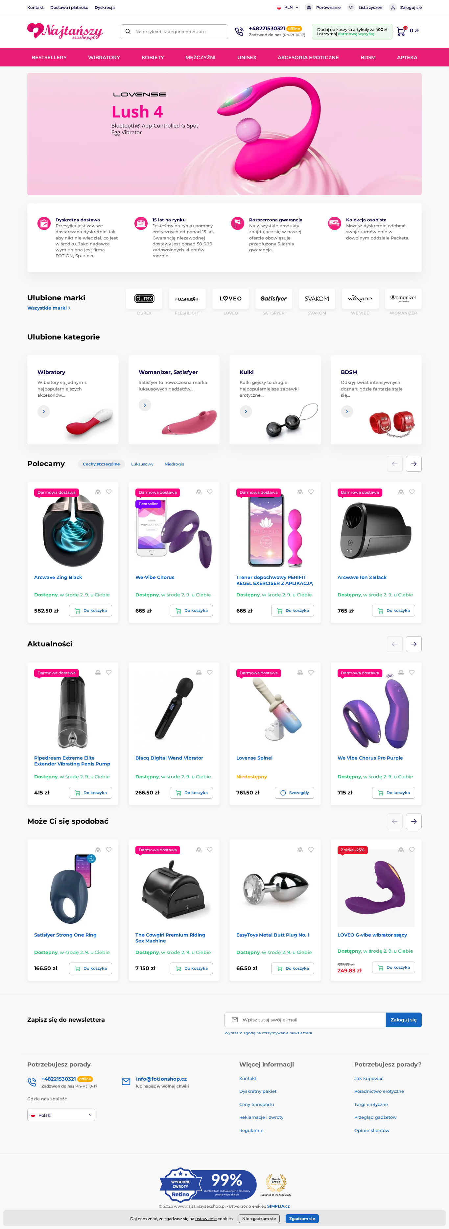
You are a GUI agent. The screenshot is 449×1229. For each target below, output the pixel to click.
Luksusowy (142, 464)
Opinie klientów (372, 1130)
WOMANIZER (403, 313)
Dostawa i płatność (69, 7)
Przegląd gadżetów (375, 1117)
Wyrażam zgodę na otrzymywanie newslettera (268, 1033)
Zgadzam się (302, 1218)
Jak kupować (368, 1078)
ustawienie (206, 1218)
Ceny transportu (256, 1104)
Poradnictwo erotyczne (379, 1091)
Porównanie (328, 7)
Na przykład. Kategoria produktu (170, 31)
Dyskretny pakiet (257, 1091)
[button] (414, 464)
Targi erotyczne (371, 1104)
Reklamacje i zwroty (261, 1117)
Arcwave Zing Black (58, 577)
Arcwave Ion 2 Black (362, 577)
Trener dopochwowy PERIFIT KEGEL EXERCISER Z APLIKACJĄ (274, 580)
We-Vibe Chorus (154, 577)
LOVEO (231, 313)
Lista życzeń (370, 7)
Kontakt (35, 7)
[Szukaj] (128, 31)
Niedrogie (174, 464)
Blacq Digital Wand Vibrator (169, 758)
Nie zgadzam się (259, 1218)
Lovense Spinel (254, 758)
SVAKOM (317, 313)
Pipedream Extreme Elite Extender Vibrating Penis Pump (72, 761)
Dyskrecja (105, 7)
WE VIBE (360, 313)
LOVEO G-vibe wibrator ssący (372, 935)
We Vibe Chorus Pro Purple (370, 758)
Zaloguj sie (411, 7)
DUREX (144, 313)
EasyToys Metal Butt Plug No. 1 (272, 935)
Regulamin (251, 1130)
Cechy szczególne (101, 464)
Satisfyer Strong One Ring (65, 935)
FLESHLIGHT (187, 313)
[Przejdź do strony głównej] (65, 31)
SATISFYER (274, 313)
